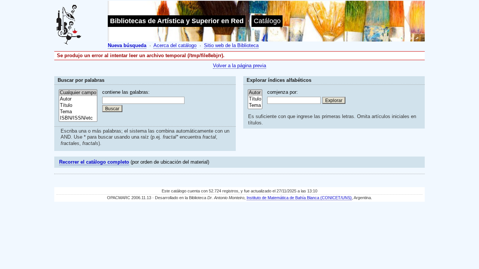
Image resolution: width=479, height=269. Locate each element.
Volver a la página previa (239, 65)
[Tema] (78, 112)
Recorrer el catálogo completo (94, 162)
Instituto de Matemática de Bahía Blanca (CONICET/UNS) (299, 197)
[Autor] (78, 99)
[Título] (78, 105)
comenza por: (282, 92)
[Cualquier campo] (78, 93)
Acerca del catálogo (174, 45)
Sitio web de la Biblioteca (231, 45)
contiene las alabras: (126, 92)
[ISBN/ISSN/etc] (78, 118)
